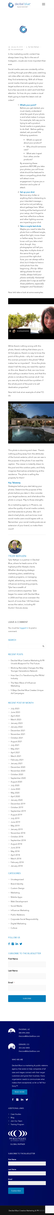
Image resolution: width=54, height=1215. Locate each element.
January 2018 (17, 866)
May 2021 (15, 749)
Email (11, 982)
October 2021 (17, 738)
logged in (24, 628)
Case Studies (16, 1114)
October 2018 (17, 836)
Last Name (13, 970)
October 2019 (17, 807)
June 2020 (15, 789)
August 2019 (16, 814)
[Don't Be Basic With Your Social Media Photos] (23, 29)
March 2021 (16, 756)
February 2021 (17, 760)
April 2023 (15, 716)
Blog (12, 1118)
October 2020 (17, 774)
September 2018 (18, 840)
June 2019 (15, 822)
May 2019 (15, 825)
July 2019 (15, 818)
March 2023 (16, 719)
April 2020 (15, 796)
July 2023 (15, 708)
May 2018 (15, 851)
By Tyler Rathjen (33, 47)
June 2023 (15, 712)
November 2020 (18, 771)
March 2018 (16, 858)
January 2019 (17, 829)
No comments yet (17, 49)
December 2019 (18, 803)
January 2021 (17, 763)
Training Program (17, 1124)
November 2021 (18, 734)
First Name (13, 959)
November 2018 (18, 833)
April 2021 (15, 752)
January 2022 (17, 727)
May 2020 (15, 792)
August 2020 (16, 782)
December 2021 (18, 730)
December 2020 (18, 767)
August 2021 (16, 741)
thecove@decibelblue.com (29, 1036)
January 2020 (17, 800)
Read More (19, 1092)
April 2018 (15, 855)
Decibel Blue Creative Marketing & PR (24, 1211)
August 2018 (16, 844)
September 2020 (18, 778)
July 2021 (15, 745)
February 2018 (17, 862)
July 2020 (15, 785)
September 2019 (18, 811)
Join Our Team (16, 1121)
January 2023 (17, 723)
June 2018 (15, 847)
